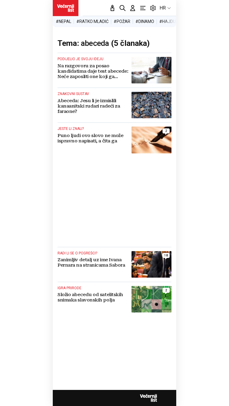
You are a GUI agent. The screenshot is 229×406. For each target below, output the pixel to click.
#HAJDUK (168, 21)
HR (163, 8)
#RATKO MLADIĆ (92, 21)
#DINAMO (144, 21)
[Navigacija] (142, 8)
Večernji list (148, 398)
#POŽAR (122, 21)
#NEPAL (63, 21)
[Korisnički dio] (132, 8)
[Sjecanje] (112, 8)
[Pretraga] (122, 8)
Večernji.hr (65, 8)
